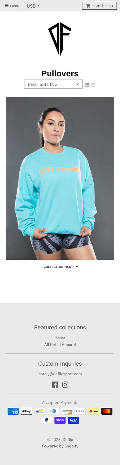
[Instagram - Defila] (65, 384)
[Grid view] (87, 85)
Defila (68, 439)
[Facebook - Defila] (54, 384)
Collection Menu (59, 267)
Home (60, 337)
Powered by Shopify (60, 446)
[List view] (93, 85)
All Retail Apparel (60, 344)
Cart (102, 6)
